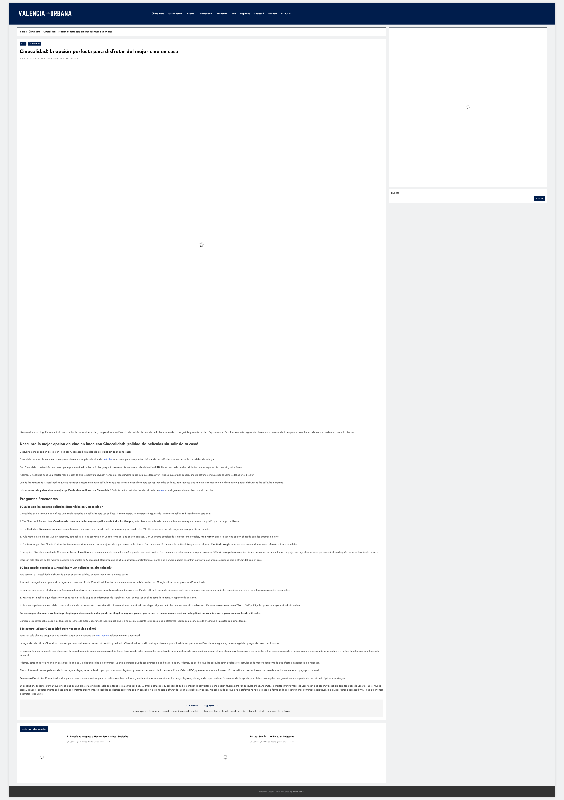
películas (108, 459)
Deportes (245, 13)
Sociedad (259, 13)
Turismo (190, 13)
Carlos (25, 58)
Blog (23, 43)
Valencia (272, 13)
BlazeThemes (298, 791)
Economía (222, 13)
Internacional (205, 13)
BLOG (284, 13)
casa (162, 490)
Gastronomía (175, 13)
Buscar (395, 193)
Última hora (158, 13)
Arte (233, 13)
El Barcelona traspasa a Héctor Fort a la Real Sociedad (97, 736)
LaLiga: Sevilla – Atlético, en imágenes (272, 736)
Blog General (102, 635)
